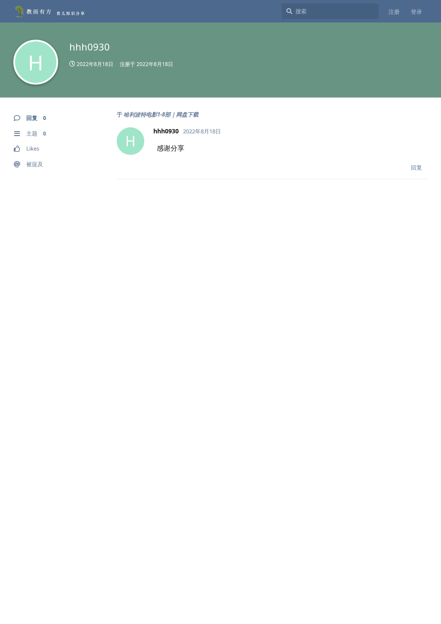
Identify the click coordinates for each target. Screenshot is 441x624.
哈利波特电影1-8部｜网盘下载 (161, 114)
